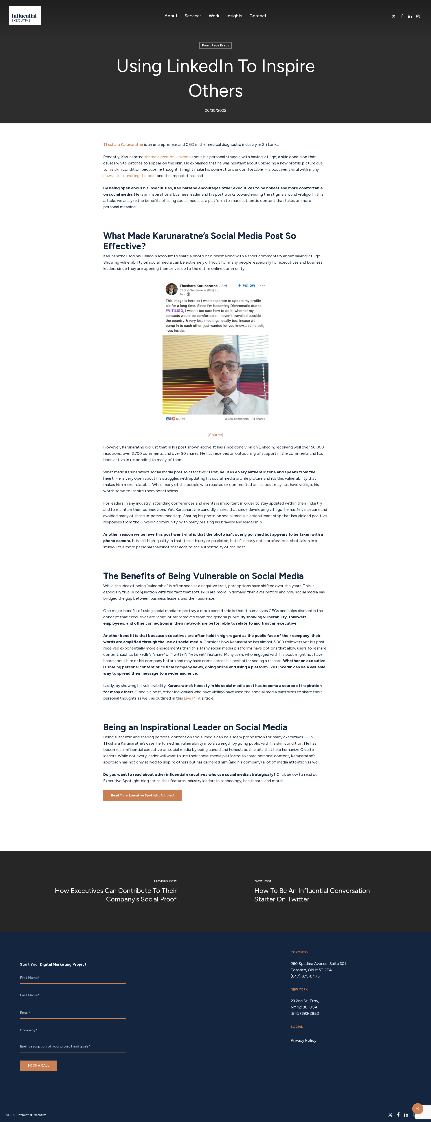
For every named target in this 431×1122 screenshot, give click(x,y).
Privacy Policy (303, 1040)
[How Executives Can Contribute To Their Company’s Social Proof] (108, 891)
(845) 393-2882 (305, 1013)
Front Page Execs (215, 45)
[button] (142, 795)
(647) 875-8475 (305, 976)
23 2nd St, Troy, (305, 1000)
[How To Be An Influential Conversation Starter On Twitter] (323, 891)
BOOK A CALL (38, 1065)
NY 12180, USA (304, 1007)
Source (215, 434)
